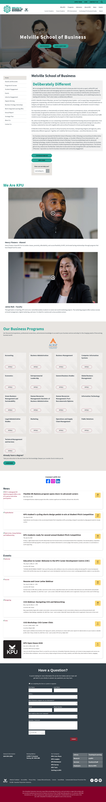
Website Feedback (14, 780)
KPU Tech (54, 767)
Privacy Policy (32, 780)
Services (76, 762)
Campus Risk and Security (44, 780)
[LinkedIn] (58, 481)
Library (76, 755)
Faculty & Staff (93, 762)
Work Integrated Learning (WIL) (14, 109)
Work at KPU (92, 766)
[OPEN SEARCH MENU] (102, 2)
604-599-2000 (8, 756)
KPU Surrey (55, 765)
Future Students (60, 11)
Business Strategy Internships (14, 105)
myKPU (91, 758)
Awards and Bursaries (11, 82)
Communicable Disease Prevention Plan (76, 780)
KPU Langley (55, 759)
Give (85, 2)
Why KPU (62, 7)
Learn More (9, 463)
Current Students (49, 11)
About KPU (88, 7)
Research (77, 758)
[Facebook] (48, 481)
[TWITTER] (96, 780)
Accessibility (24, 780)
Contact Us (94, 2)
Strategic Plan (9, 116)
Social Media (61, 780)
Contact (54, 780)
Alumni (101, 11)
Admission (79, 7)
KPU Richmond (56, 762)
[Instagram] (53, 481)
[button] (42, 171)
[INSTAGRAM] (100, 780)
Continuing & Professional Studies (88, 11)
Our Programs (44, 46)
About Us (8, 120)
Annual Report (9, 112)
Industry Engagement (11, 97)
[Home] (16, 9)
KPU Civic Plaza (56, 756)
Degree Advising (10, 101)
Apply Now (78, 2)
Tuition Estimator (42, 155)
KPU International (72, 11)
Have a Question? (60, 46)
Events (101, 7)
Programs (71, 7)
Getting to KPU (56, 770)
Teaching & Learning (95, 755)
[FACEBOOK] (92, 780)
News (94, 7)
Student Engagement (11, 89)
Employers (77, 766)
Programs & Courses (11, 85)
